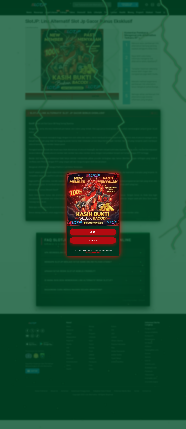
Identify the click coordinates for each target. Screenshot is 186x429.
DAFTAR (93, 240)
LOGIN (93, 232)
